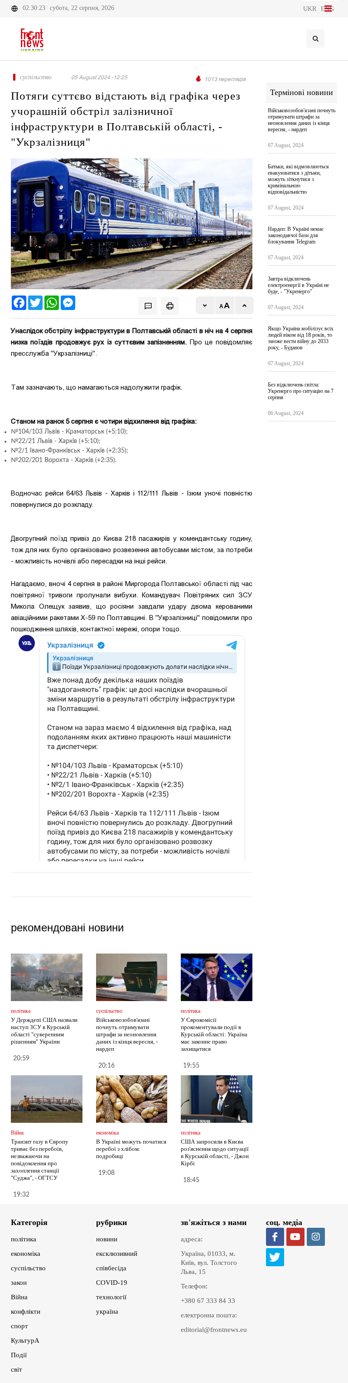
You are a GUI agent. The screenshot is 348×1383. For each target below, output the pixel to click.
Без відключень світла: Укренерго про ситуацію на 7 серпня (301, 391)
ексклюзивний (116, 1253)
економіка (25, 1253)
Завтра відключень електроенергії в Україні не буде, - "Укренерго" (298, 285)
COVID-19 (111, 1282)
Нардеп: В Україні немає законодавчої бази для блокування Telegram (296, 235)
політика (23, 1239)
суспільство (28, 1268)
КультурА (25, 1340)
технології (111, 1297)
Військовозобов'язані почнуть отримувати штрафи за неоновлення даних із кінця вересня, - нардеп (127, 1034)
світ (16, 1369)
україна (107, 1311)
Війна (19, 1297)
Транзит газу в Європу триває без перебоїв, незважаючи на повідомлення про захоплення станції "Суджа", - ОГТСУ (39, 1159)
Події (19, 1355)
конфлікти (25, 1311)
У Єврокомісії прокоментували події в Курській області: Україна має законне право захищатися (214, 1034)
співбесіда (111, 1268)
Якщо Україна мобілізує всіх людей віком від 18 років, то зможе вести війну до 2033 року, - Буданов (301, 338)
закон (19, 1282)
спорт (19, 1326)
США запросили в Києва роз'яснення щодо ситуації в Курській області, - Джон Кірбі (215, 1152)
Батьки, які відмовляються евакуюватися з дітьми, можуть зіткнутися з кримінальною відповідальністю (298, 179)
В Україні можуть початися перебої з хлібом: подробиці (131, 1148)
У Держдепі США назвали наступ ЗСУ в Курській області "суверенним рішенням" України (44, 1030)
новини (106, 1239)
